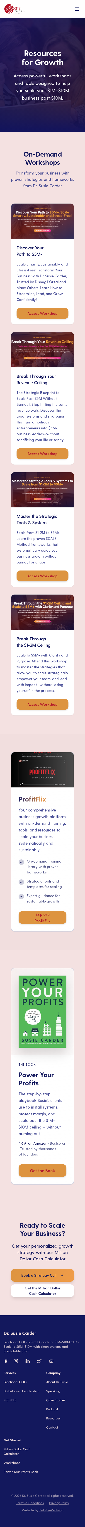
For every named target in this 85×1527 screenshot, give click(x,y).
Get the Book (42, 1170)
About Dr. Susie (57, 1382)
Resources (53, 1418)
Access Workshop (42, 313)
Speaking (53, 1391)
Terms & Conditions (30, 1503)
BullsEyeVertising (51, 1510)
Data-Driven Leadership (21, 1391)
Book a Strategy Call (38, 1275)
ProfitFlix (10, 1400)
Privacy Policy (59, 1503)
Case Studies (55, 1400)
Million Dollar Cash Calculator (17, 1451)
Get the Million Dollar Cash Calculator (43, 1291)
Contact (52, 1427)
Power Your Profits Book (21, 1472)
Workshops (12, 1463)
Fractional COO (15, 1382)
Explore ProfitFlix (42, 917)
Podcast (52, 1409)
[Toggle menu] (76, 9)
